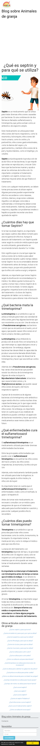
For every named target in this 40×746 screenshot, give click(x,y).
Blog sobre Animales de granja (19, 14)
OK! (33, 743)
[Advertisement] (20, 40)
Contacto (5, 721)
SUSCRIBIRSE (9, 738)
